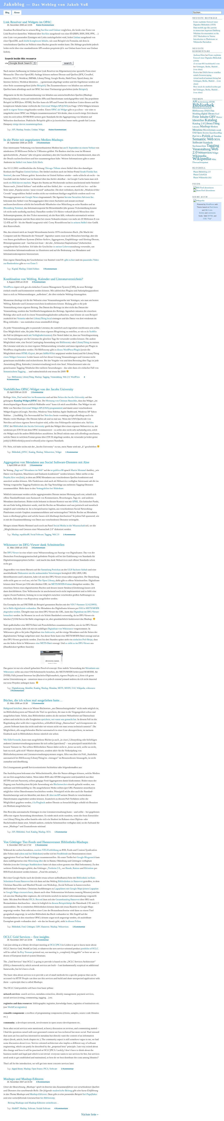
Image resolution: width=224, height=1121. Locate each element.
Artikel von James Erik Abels (29, 162)
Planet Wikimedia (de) (202, 177)
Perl (194, 136)
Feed (28, 832)
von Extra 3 (31, 263)
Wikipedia (81, 688)
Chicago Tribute (52, 168)
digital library (17, 1069)
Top (209, 219)
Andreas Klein (199, 55)
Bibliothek (16, 452)
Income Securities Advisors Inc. (79, 197)
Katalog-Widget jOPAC (25, 400)
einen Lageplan (91, 888)
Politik (206, 136)
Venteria (21, 318)
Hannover (45, 927)
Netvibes (48, 415)
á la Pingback (38, 802)
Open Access (203, 132)
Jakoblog (46, 4)
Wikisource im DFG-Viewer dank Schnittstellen (34, 544)
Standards (208, 142)
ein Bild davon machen (20, 182)
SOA (48, 832)
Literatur (196, 127)
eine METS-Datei (44, 643)
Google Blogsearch (86, 857)
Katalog (32, 452)
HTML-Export (28, 353)
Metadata (53, 688)
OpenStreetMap (215, 133)
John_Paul (17, 397)
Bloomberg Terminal (13, 208)
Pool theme (214, 207)
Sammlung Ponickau (51, 569)
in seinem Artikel (79, 222)
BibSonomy (65, 342)
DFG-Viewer (13, 552)
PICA (46, 1069)
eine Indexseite (48, 632)
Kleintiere (89, 868)
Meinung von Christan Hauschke (61, 400)
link (22, 477)
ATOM (212, 102)
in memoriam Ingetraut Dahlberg (206, 30)
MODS (67, 688)
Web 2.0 (66, 377)
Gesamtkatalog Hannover (68, 899)
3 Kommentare (43, 143)
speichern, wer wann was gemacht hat (58, 719)
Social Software (37, 534)
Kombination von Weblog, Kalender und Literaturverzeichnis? (43, 279)
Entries (201, 213)
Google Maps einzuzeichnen (19, 892)
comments (212, 213)
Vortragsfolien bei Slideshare (49, 488)
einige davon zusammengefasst (27, 124)
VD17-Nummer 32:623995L (83, 604)
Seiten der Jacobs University (71, 397)
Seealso (27, 129)
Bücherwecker (60, 784)
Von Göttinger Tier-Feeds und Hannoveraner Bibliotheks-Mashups (46, 842)
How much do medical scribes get (207, 87)
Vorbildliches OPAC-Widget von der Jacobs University (38, 389)
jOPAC (25, 452)
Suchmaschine (199, 146)
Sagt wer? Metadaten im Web (28, 470)
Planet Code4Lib (200, 174)
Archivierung (203, 102)
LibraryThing (82, 342)
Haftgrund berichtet (13, 708)
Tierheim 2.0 (54, 868)
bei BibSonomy (47, 1098)
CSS (204, 219)
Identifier (29, 688)
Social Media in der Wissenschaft (69, 525)
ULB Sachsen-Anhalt (78, 569)
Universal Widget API (51, 106)
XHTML (210, 216)
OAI (74, 688)
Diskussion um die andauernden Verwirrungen (39, 573)
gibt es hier (69, 260)
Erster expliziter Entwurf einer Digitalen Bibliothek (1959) (207, 58)
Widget (42, 129)
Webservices (49, 452)
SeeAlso (45, 33)
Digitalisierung (18, 688)
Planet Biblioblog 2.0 (202, 172)
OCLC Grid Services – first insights (26, 937)
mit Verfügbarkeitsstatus (40, 335)
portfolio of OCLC (89, 948)
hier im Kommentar (36, 397)
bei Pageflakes (90, 1094)
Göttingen (31, 927)
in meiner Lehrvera (62, 246)
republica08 (24, 534)
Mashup (19, 129)
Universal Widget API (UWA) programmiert (42, 408)
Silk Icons (208, 210)
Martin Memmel (78, 470)
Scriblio (93, 331)
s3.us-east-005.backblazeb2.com (206, 64)
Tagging (46, 377)
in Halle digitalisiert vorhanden (21, 608)
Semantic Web (203, 139)
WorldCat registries (17, 1007)
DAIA (207, 110)
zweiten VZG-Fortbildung (46, 850)
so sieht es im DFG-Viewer (77, 643)
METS (60, 688)
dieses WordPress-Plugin (68, 349)
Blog (7, 12)
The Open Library (46, 580)
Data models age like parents (204, 28)
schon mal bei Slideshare (30, 853)
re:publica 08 (57, 470)
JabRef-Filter (49, 353)
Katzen (76, 868)
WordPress (8, 287)
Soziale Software (43, 1108)
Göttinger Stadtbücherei (31, 864)
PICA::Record (36, 899)
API (13, 129)
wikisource (90, 688)
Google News (31, 197)
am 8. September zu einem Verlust (79, 147)
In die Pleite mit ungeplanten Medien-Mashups (33, 140)
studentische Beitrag (62, 1090)
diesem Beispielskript (62, 903)
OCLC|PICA (55, 945)
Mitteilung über (35, 860)
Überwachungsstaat (200, 162)
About (17, 12)
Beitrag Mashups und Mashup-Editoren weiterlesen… (33, 1102)
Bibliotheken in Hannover (70, 881)
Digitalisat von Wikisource (60, 628)
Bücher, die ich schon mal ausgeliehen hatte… (33, 700)
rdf (212, 136)
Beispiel (41, 85)
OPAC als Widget (59, 109)
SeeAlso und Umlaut (50, 30)
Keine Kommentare (45, 25)
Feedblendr (62, 853)
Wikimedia (199, 156)
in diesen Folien (73, 921)
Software (53, 1069)
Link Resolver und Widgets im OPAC (27, 22)
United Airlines (31, 171)
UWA (65, 106)
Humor (219, 117)
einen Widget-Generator (15, 357)
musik (218, 130)
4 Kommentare (39, 282)
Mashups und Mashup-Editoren (23, 1079)
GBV (38, 927)
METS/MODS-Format (61, 584)
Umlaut (77, 37)
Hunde (68, 868)
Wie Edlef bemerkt (12, 739)
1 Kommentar (37, 392)
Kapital (15, 269)
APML (75, 501)
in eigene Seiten (16, 109)
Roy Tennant (26, 952)
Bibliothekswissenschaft (202, 108)
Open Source (37, 1069)
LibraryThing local (43, 318)
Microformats (209, 130)
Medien (214, 126)
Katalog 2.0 (198, 123)
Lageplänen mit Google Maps (68, 888)
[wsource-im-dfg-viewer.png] (51, 663)
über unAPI (55, 795)
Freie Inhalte (200, 116)
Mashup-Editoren (38, 1094)
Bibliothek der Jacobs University (28, 426)
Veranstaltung (56, 377)
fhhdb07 (15, 1108)
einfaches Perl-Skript (83, 639)
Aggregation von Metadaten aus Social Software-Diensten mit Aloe (46, 462)
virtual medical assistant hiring (205, 78)
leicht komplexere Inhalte (36, 40)
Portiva (196, 72)
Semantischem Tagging (15, 371)
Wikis (213, 159)
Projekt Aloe (9, 477)
